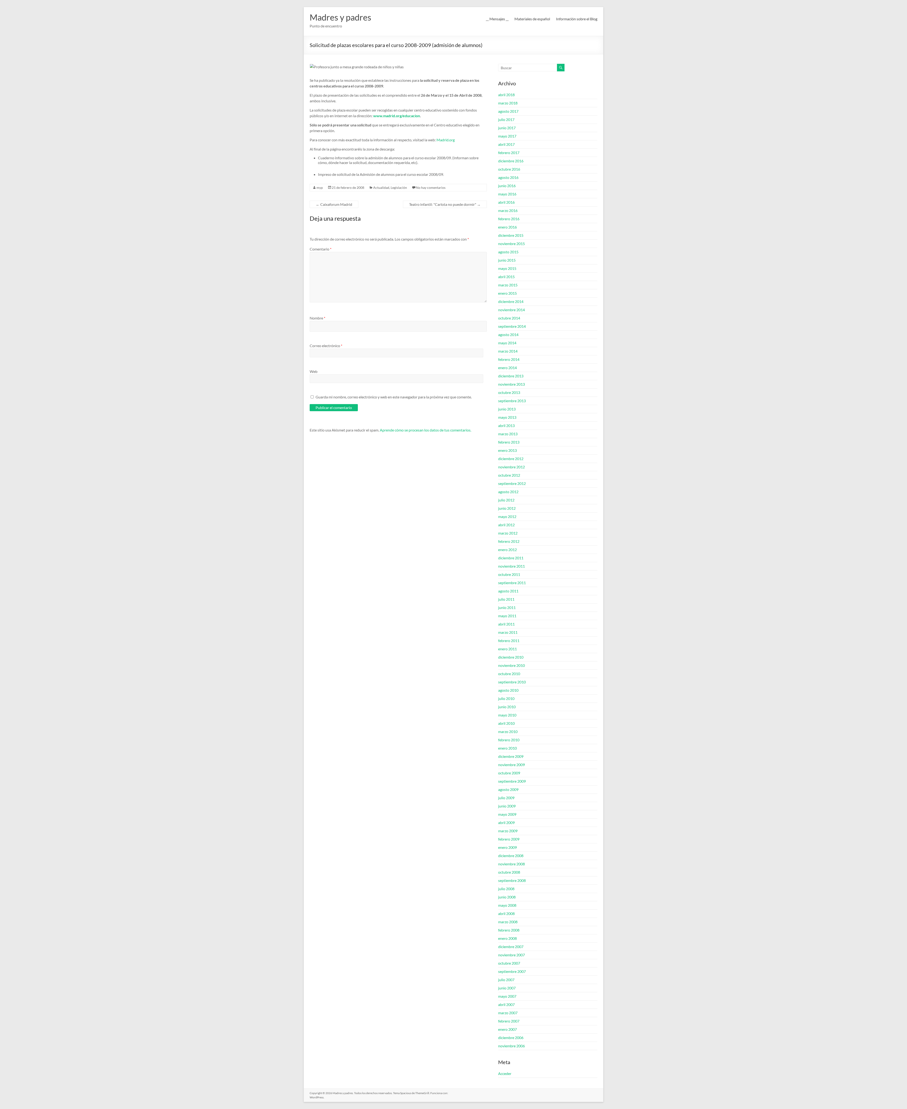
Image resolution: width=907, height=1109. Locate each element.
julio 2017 (506, 119)
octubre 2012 (509, 475)
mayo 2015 (507, 268)
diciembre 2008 (510, 855)
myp (320, 188)
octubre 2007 (509, 963)
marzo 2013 (508, 434)
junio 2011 (507, 607)
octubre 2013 (509, 392)
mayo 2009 (507, 814)
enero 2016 (507, 227)
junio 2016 (507, 185)
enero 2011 (507, 649)
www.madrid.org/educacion (396, 115)
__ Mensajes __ (497, 19)
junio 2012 (507, 508)
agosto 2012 (508, 491)
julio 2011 (506, 599)
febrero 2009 (508, 839)
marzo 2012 (508, 533)
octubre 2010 (509, 673)
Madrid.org (445, 140)
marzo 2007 (508, 1012)
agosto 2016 (508, 177)
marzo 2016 (508, 210)
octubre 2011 (509, 574)
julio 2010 (506, 698)
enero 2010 (507, 748)
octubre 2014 (509, 318)
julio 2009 (506, 797)
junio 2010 (507, 706)
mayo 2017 (507, 136)
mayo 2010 (507, 715)
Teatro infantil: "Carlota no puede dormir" (445, 204)
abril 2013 (506, 425)
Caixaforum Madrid (334, 204)
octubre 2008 (509, 872)
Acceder (504, 1073)
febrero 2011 (508, 640)
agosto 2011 (508, 591)
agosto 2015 (508, 252)
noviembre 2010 (511, 665)
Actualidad (381, 188)
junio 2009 (507, 806)
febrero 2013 (508, 442)
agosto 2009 (508, 789)
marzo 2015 (508, 285)
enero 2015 (507, 293)
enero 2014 (507, 367)
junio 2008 (507, 897)
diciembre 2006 (510, 1037)
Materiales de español (532, 19)
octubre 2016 (509, 169)
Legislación (399, 188)
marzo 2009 (508, 831)
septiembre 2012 (512, 483)
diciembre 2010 (510, 657)
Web (313, 371)
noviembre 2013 (511, 384)
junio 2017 (507, 127)
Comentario (320, 249)
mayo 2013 (507, 417)
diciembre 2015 (510, 235)
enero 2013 (507, 450)
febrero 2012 (508, 541)
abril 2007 (506, 1004)
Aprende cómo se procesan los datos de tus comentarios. (425, 430)
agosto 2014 (508, 334)
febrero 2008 (508, 930)
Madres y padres (340, 17)
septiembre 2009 (512, 781)
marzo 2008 (508, 921)
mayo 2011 (507, 615)
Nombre (317, 318)
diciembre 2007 (510, 946)
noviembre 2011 (511, 566)
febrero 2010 (508, 740)
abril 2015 (506, 276)
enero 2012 (507, 549)
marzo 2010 (508, 731)
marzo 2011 (508, 632)
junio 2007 (507, 988)
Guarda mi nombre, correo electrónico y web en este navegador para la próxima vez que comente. (394, 397)
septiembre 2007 (512, 971)
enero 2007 (507, 1029)
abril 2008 (506, 913)
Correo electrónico (326, 345)
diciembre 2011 (510, 558)
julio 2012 (506, 500)
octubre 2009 (509, 773)
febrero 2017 (508, 152)
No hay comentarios (430, 188)
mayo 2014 (507, 343)
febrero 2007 (508, 1021)
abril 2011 (506, 624)
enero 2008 (507, 938)
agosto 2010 (508, 690)
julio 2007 (506, 979)
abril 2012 (506, 524)
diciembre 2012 (510, 458)
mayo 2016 (507, 194)
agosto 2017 (508, 111)
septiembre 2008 (512, 880)
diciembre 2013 (510, 376)
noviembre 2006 (511, 1046)
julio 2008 (506, 888)
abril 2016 (506, 202)
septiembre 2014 (512, 326)
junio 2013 (507, 409)
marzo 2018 (508, 103)
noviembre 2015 (511, 243)
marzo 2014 (508, 351)
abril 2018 (506, 94)
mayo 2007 (507, 996)
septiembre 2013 (512, 400)
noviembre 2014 (511, 309)
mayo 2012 (507, 516)
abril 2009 (506, 822)
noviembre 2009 (511, 764)
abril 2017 (506, 144)
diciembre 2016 (510, 161)
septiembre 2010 (512, 682)
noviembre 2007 (511, 955)
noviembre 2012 (511, 467)
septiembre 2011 (512, 582)
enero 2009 (507, 847)
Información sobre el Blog (576, 19)
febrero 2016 (508, 218)
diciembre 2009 (510, 756)
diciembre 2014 (510, 301)
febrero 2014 (508, 359)
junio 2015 (507, 260)
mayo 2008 (507, 905)
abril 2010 (506, 723)
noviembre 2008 (511, 864)
